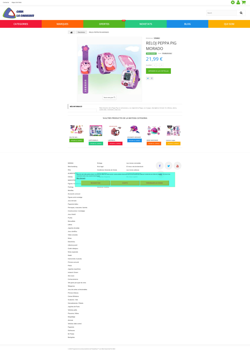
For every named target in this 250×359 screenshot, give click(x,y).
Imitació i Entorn (73, 272)
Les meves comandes (133, 163)
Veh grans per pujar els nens (77, 283)
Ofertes (112, 23)
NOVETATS (146, 24)
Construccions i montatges (76, 211)
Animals (70, 320)
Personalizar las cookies (154, 183)
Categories (21, 24)
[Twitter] (169, 166)
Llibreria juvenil (72, 245)
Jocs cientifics (72, 231)
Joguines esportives (74, 269)
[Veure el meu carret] (245, 2)
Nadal (70, 255)
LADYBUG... (112, 140)
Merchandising (72, 166)
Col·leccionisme (73, 279)
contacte (6, 2)
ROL (69, 170)
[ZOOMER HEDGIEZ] (134, 129)
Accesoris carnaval (74, 194)
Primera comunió (73, 262)
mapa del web (16, 2)
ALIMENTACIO (73, 173)
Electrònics (71, 242)
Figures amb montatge (75, 197)
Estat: (159, 53)
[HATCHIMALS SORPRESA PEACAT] (96, 130)
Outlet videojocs (73, 248)
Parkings (71, 187)
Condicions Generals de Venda (107, 170)
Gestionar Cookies (103, 187)
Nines (70, 238)
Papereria (71, 327)
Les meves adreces (132, 170)
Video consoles (73, 235)
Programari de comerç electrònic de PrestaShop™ (85, 349)
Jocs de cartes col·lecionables (77, 289)
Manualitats (71, 221)
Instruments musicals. (75, 259)
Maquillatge (71, 317)
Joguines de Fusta (73, 306)
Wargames (71, 286)
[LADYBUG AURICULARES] (115, 130)
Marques (62, 24)
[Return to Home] (71, 32)
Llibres (70, 224)
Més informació (76, 106)
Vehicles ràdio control (74, 324)
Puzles (70, 218)
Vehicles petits (72, 310)
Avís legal (100, 166)
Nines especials (73, 252)
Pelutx (70, 265)
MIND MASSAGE (152, 140)
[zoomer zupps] (173, 130)
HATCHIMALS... (94, 140)
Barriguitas (71, 337)
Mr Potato (71, 334)
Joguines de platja (73, 228)
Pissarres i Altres (73, 313)
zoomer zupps (170, 140)
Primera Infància (73, 293)
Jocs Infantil (71, 214)
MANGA (70, 163)
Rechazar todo (95, 183)
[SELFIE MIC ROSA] (76, 129)
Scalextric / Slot (73, 300)
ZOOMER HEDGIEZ (134, 137)
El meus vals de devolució (134, 166)
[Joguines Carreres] (18, 13)
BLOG (187, 24)
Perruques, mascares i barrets (77, 207)
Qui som (229, 24)
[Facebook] (160, 166)
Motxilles (71, 190)
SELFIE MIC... (74, 137)
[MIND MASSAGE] (154, 130)
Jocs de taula (72, 201)
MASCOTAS (72, 180)
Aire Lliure (71, 276)
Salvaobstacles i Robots (75, 303)
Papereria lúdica (73, 204)
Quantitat (149, 65)
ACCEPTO (125, 183)
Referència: (149, 38)
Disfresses (71, 330)
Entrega (99, 163)
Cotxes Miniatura (73, 296)
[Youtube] (177, 166)
